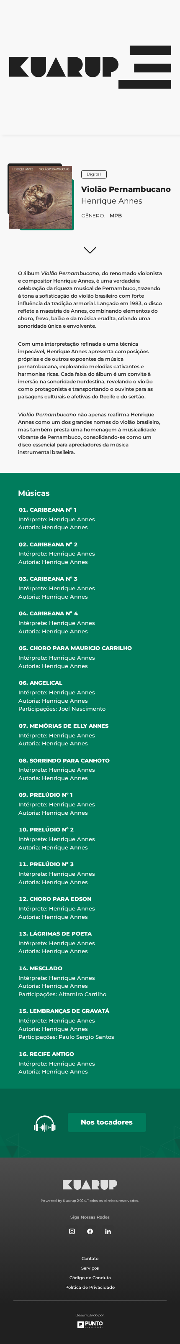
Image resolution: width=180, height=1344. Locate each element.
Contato (90, 1258)
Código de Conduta (90, 1277)
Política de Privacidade (90, 1287)
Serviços (90, 1268)
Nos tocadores (107, 1122)
